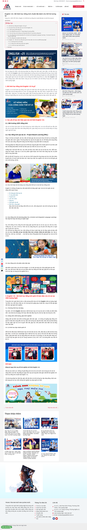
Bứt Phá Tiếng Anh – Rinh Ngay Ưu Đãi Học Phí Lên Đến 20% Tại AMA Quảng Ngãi (72, 92)
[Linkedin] (2, 266)
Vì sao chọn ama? (28, 6)
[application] (33, 6)
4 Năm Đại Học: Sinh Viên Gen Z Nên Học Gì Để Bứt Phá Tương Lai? (13, 453)
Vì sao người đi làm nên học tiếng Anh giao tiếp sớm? (48, 455)
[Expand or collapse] (56, 23)
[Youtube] (5, 1)
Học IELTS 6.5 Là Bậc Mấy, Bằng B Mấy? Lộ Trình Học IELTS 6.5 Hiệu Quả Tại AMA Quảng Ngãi (12, 433)
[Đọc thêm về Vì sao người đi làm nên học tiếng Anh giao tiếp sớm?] (49, 445)
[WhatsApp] (2, 268)
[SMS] (2, 270)
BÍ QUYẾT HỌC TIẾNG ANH (69, 64)
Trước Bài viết (8, 407)
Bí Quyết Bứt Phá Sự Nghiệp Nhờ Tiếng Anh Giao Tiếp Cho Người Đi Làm (48, 433)
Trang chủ (18, 6)
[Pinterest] (2, 264)
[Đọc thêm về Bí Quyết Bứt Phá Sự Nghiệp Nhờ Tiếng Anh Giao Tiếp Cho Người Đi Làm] (49, 423)
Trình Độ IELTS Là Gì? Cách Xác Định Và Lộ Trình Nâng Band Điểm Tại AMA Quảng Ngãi (31, 433)
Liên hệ (66, 6)
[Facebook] (3, 1)
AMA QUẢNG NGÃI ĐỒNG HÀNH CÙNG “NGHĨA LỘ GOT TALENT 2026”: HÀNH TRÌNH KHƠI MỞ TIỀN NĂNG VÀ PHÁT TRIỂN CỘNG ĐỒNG (31, 455)
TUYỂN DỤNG (59, 6)
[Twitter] (2, 261)
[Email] (7, 1)
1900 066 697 (6, 527)
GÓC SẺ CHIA (14, 18)
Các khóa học (40, 6)
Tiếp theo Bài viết (53, 407)
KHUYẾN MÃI (72, 39)
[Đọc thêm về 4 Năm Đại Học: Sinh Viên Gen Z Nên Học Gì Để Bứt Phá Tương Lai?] (13, 444)
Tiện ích (50, 6)
